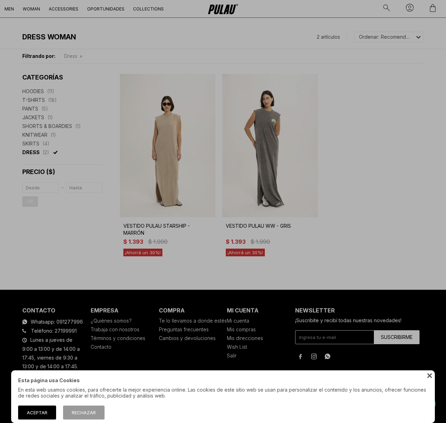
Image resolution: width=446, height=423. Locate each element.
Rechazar (84, 412)
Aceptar (37, 412)
